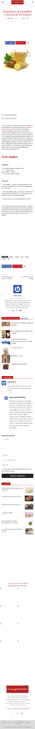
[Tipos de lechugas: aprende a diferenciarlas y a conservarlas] (30, 523)
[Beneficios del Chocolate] (6, 366)
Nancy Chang (10, 18)
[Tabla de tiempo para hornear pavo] (29, 506)
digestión (17, 257)
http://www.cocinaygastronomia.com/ (17, 298)
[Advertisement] (17, 30)
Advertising (27, 722)
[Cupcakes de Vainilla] (29, 515)
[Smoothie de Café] (6, 361)
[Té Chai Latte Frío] (6, 353)
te (12, 259)
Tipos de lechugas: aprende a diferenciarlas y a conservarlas (10, 522)
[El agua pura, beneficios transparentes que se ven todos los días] (6, 341)
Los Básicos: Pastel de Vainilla (27, 277)
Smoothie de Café (17, 356)
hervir (22, 257)
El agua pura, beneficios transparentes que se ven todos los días (21, 341)
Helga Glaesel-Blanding (17, 397)
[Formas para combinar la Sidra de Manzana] (6, 324)
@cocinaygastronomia (17, 586)
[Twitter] (21, 310)
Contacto (17, 724)
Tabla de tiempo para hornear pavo (11, 504)
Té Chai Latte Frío (17, 348)
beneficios (11, 257)
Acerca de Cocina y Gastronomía (15, 722)
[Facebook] (13, 713)
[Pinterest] (17, 310)
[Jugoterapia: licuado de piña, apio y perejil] (6, 334)
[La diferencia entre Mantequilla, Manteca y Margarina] (29, 490)
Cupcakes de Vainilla (7, 513)
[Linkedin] (14, 310)
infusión (26, 257)
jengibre (4, 259)
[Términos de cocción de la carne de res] (29, 498)
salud (9, 259)
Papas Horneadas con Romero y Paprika (8, 277)
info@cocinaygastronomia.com (21, 708)
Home (4, 722)
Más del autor (24, 318)
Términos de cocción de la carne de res (12, 496)
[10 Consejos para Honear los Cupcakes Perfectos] (29, 531)
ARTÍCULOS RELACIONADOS (11, 318)
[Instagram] (17, 713)
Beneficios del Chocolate (19, 364)
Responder (10, 393)
